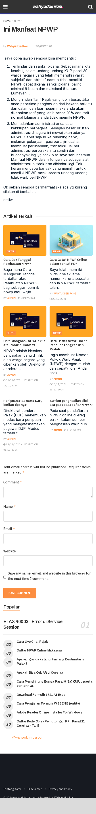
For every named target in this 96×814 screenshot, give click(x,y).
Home (6, 20)
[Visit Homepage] (48, 6)
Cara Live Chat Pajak (32, 641)
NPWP (17, 20)
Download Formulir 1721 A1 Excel (41, 694)
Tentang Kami (12, 789)
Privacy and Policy (60, 789)
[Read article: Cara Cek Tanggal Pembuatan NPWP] (24, 240)
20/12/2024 (27, 298)
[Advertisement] (48, 805)
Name (9, 506)
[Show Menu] (5, 6)
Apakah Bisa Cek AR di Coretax (40, 672)
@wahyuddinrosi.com (28, 737)
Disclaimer (35, 789)
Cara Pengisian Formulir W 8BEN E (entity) (48, 703)
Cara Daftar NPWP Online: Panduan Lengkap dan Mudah (69, 345)
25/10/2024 (73, 430)
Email (9, 529)
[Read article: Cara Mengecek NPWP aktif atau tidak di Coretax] (24, 321)
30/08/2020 (43, 46)
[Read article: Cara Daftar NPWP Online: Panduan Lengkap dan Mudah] (71, 321)
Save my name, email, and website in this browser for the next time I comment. (49, 576)
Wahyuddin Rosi (17, 46)
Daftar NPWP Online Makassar (39, 650)
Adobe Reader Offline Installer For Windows (49, 712)
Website (9, 551)
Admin (11, 298)
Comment (12, 482)
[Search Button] (90, 6)
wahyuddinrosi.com (25, 797)
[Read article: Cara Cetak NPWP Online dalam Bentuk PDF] (71, 240)
